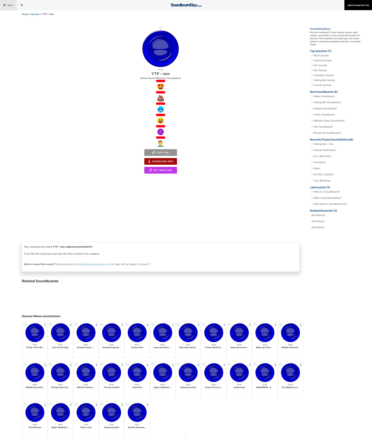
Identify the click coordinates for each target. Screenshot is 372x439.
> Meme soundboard (323, 96)
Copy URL (162, 152)
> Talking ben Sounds (323, 80)
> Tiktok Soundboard (323, 114)
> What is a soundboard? (325, 191)
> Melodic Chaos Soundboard (327, 120)
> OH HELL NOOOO (322, 174)
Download (35, 353)
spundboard (318, 215)
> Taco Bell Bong (320, 180)
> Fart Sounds (319, 65)
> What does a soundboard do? (329, 203)
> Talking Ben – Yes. (322, 144)
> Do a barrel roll (321, 156)
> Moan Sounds (320, 55)
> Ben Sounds (319, 70)
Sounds (35, 14)
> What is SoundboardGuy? (326, 197)
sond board (317, 221)
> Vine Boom (318, 162)
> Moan (315, 168)
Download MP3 (162, 161)
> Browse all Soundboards (326, 132)
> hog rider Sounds (322, 75)
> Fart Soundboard (321, 126)
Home (25, 14)
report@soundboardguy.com (93, 264)
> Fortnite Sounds (321, 85)
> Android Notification (323, 150)
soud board (317, 227)
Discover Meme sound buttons (41, 316)
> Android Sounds (321, 60)
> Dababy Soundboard (324, 108)
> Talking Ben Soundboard (326, 102)
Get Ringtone (162, 170)
